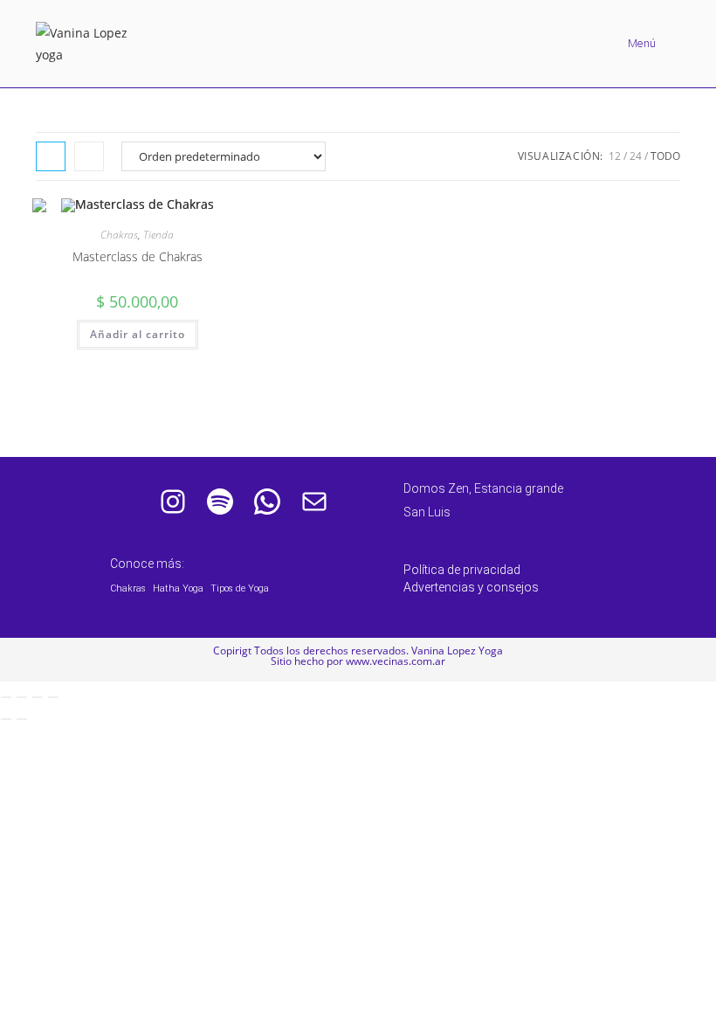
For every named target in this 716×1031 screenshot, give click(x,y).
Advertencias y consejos (471, 587)
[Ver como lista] (89, 156)
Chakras (119, 234)
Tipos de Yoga (239, 588)
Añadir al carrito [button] (137, 334)
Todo (665, 156)
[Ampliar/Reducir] (6, 697)
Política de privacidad (461, 570)
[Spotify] (220, 501)
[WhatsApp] (267, 501)
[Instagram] (173, 501)
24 (636, 156)
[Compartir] (37, 697)
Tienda (158, 234)
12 (615, 156)
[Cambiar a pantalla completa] (22, 697)
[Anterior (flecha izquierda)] (6, 719)
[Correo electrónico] (314, 501)
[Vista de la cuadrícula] (50, 156)
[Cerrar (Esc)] (53, 697)
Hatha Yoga (178, 588)
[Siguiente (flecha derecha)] (22, 719)
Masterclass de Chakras (137, 256)
